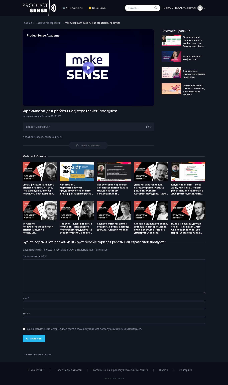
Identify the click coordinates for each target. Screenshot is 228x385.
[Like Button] (147, 126)
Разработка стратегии (48, 22)
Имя (26, 298)
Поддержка (185, 369)
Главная (27, 22)
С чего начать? (36, 369)
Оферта (163, 369)
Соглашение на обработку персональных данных (120, 369)
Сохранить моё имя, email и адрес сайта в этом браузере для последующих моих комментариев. (84, 328)
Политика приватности (69, 369)
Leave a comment (90, 145)
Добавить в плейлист (38, 126)
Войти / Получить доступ (180, 7)
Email (27, 313)
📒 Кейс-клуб (96, 8)
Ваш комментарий (34, 256)
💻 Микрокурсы (72, 8)
